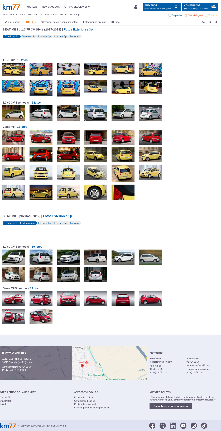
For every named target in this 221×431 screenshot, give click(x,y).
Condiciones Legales (84, 401)
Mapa (29, 362)
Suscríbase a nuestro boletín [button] (171, 406)
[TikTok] (204, 425)
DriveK (3, 404)
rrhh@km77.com (194, 372)
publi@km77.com (158, 372)
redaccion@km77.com (161, 362)
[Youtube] (183, 425)
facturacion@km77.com (198, 365)
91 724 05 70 (24, 367)
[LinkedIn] (173, 425)
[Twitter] (163, 425)
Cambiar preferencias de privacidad (91, 407)
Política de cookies (83, 397)
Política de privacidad (85, 404)
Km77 (11, 6)
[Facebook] (152, 425)
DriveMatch (5, 401)
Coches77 (5, 397)
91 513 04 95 (20, 370)
